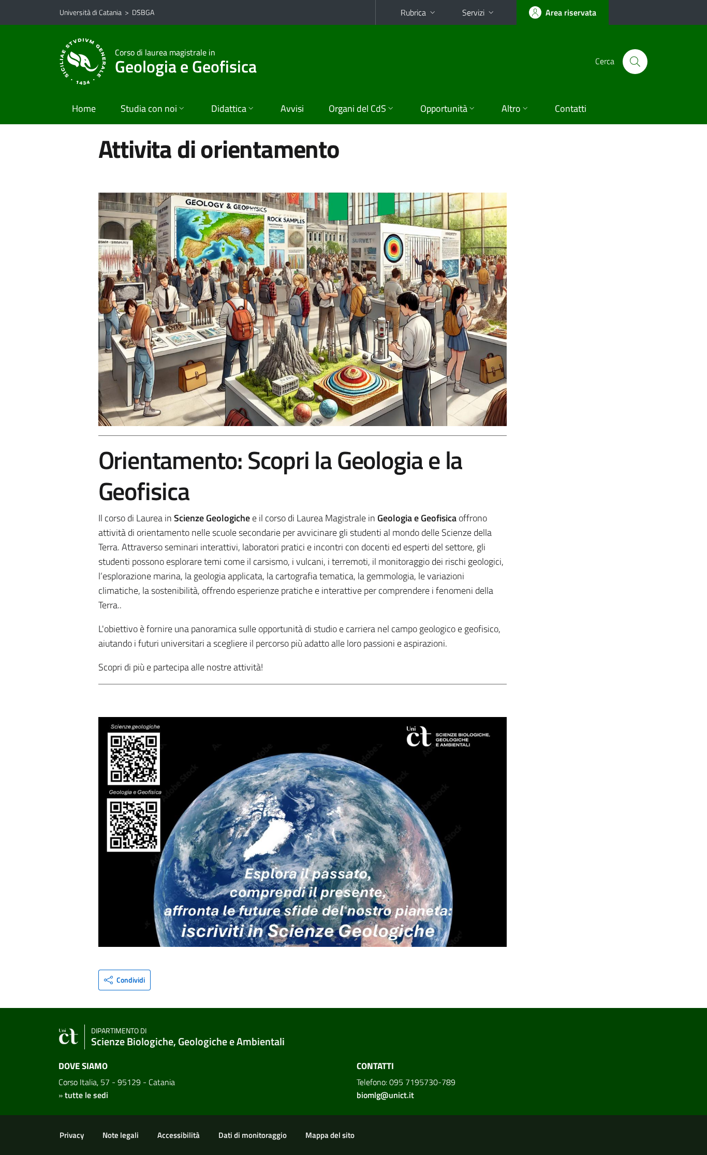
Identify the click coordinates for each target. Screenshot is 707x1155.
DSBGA (143, 12)
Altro (511, 108)
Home (84, 108)
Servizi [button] (473, 12)
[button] (124, 980)
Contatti (570, 108)
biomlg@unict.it (385, 1095)
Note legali (120, 1135)
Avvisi (292, 108)
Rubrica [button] (413, 12)
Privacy (72, 1135)
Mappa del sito (330, 1135)
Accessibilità (178, 1135)
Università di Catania (91, 12)
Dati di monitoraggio (252, 1135)
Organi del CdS (357, 108)
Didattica (228, 108)
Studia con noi (149, 108)
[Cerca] (635, 61)
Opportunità (443, 108)
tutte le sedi (86, 1095)
